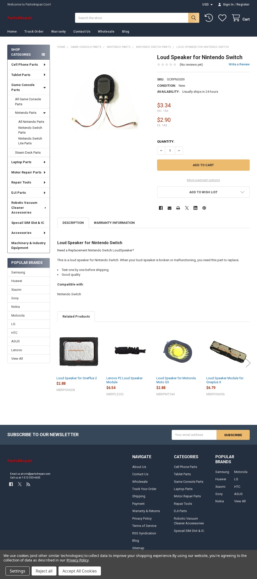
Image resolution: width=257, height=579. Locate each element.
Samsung (18, 272)
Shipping (138, 496)
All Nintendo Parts (31, 122)
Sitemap (138, 548)
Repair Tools (21, 182)
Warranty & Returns (146, 511)
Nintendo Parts (25, 113)
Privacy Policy (142, 518)
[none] (103, 100)
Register (243, 4)
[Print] (178, 208)
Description (73, 223)
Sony (15, 298)
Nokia (15, 307)
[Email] (169, 208)
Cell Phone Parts (24, 64)
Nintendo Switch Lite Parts (30, 141)
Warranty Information (114, 223)
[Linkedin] (195, 208)
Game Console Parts (23, 87)
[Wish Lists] (223, 18)
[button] (203, 192)
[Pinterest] (204, 208)
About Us (139, 467)
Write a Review (239, 64)
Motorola (18, 315)
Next (248, 363)
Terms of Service (144, 526)
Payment (138, 504)
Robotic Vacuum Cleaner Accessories (24, 207)
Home (12, 31)
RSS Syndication (144, 533)
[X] (186, 208)
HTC (14, 333)
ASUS (15, 341)
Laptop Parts (21, 162)
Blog (125, 31)
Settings (17, 571)
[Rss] (28, 484)
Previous (59, 363)
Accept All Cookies (79, 571)
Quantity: (165, 141)
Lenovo (16, 350)
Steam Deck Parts (28, 152)
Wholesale (106, 31)
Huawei (16, 281)
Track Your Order (144, 489)
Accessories (21, 233)
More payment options (203, 180)
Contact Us (81, 31)
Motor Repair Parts (26, 172)
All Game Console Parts (28, 101)
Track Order (34, 31)
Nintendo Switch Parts (30, 130)
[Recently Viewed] (209, 18)
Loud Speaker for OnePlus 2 (76, 378)
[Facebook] (160, 208)
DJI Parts (18, 193)
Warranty (58, 31)
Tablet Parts (20, 75)
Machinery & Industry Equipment (28, 245)
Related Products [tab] (76, 316)
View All (17, 358)
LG (13, 324)
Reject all (44, 571)
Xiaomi (16, 290)
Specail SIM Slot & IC (27, 223)
